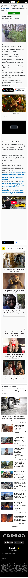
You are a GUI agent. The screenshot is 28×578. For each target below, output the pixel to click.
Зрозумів (14, 13)
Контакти (3, 560)
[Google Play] (19, 542)
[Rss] (4, 535)
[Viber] (12, 535)
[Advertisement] (14, 225)
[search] (2, 1)
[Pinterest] (23, 535)
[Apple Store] (9, 542)
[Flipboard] (19, 535)
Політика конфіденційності (8, 553)
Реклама (3, 555)
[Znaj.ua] (14, 1)
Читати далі (14, 527)
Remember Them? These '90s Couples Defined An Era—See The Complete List (14, 333)
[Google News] (15, 535)
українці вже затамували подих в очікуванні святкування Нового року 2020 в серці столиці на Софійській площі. (13, 184)
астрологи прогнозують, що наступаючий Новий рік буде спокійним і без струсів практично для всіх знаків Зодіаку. (14, 191)
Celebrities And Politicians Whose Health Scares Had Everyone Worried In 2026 (14, 356)
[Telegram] (8, 535)
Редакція (3, 558)
